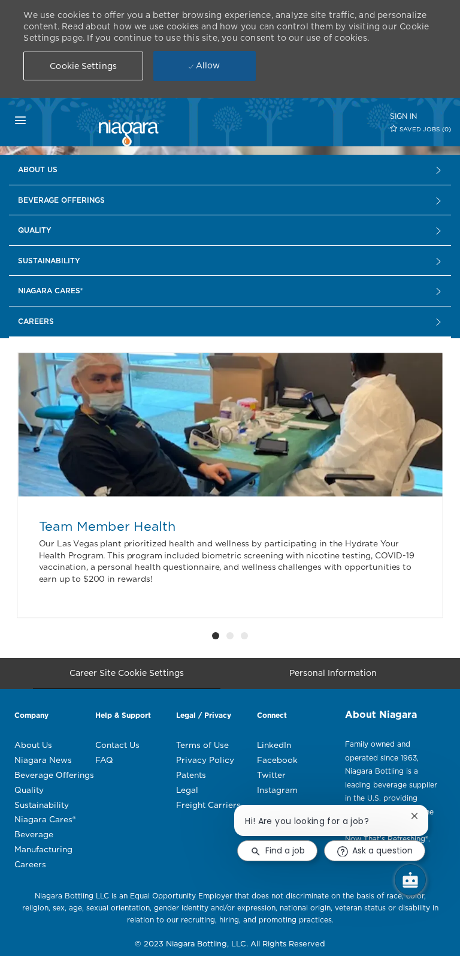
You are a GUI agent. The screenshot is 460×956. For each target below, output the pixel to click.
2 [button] (230, 635)
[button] (83, 66)
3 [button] (244, 635)
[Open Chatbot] (410, 879)
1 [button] (215, 635)
